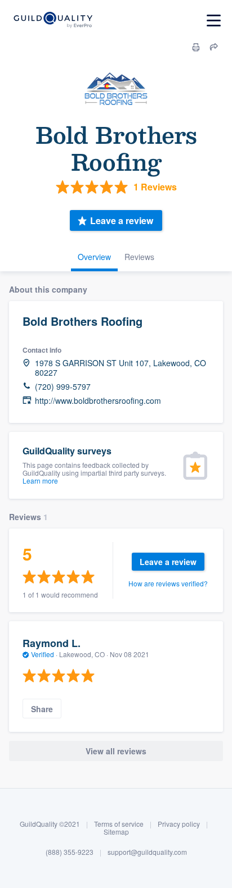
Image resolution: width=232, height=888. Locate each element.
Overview (94, 256)
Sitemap (116, 831)
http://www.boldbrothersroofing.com (98, 401)
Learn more (40, 480)
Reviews (139, 256)
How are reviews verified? (168, 583)
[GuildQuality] (52, 20)
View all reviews (116, 751)
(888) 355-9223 (69, 852)
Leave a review (121, 220)
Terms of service (119, 823)
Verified (42, 654)
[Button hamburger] (214, 20)
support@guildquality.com (147, 852)
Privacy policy (179, 823)
